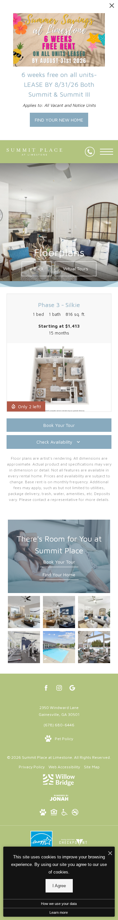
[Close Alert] (112, 7)
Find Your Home (59, 574)
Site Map (92, 766)
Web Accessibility (64, 766)
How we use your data (59, 904)
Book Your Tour (59, 562)
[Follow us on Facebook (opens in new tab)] (46, 689)
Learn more (58, 912)
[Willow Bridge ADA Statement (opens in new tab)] (65, 813)
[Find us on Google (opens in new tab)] (72, 689)
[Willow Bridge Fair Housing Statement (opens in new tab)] (53, 813)
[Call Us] (90, 151)
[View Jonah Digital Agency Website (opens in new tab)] (59, 799)
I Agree (59, 885)
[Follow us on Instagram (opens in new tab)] (59, 689)
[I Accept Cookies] (110, 853)
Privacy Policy (32, 766)
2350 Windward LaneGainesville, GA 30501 (59, 711)
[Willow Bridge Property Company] (59, 781)
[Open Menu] (106, 151)
